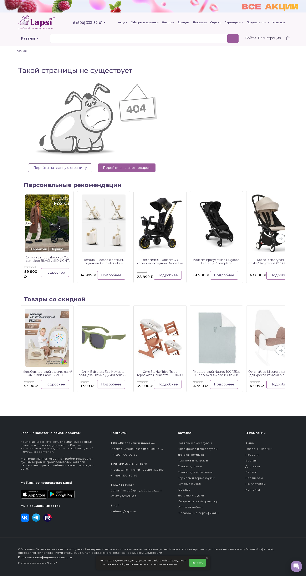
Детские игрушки (191, 495)
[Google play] (61, 493)
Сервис (215, 22)
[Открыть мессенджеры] (296, 566)
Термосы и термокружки (196, 478)
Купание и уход (189, 483)
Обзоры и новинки (145, 22)
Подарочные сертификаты (198, 513)
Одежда (184, 489)
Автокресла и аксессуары (198, 448)
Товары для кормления (195, 472)
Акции (122, 22)
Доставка (200, 22)
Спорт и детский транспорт (199, 501)
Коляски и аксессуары (195, 443)
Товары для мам (190, 466)
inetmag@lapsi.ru (123, 511)
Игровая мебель (190, 507)
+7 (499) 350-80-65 (124, 475)
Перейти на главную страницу (60, 168)
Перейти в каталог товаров (126, 168)
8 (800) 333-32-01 (88, 23)
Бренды (183, 22)
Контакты (279, 22)
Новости (168, 22)
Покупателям (257, 22)
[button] (285, 38)
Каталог (28, 38)
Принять (197, 562)
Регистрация (269, 38)
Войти (250, 38)
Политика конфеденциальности (45, 557)
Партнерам (232, 22)
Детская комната (191, 454)
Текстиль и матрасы (193, 460)
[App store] (34, 493)
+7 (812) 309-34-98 (124, 496)
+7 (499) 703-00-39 (124, 454)
